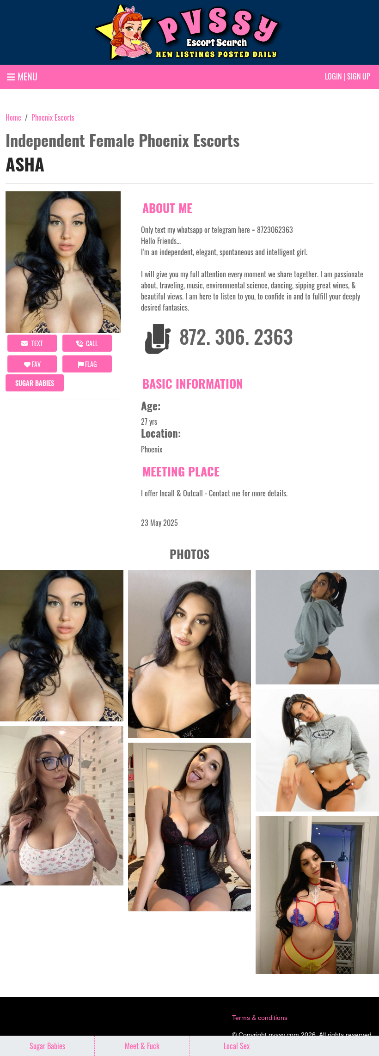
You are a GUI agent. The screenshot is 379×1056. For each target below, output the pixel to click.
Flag (90, 364)
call (91, 343)
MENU (26, 76)
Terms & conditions (259, 1017)
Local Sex (237, 1045)
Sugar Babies (34, 383)
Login (333, 76)
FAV (36, 364)
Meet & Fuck (142, 1045)
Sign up (358, 76)
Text (36, 343)
